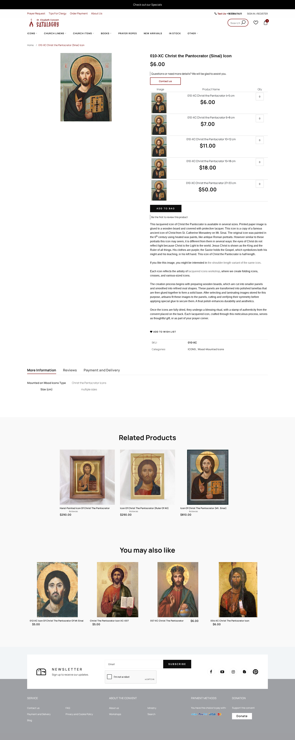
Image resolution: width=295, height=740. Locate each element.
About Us (96, 13)
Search (151, 714)
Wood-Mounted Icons (211, 349)
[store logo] (43, 22)
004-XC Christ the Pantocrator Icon (229, 620)
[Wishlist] (256, 23)
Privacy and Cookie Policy (79, 714)
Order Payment (79, 13)
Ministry (152, 708)
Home (30, 45)
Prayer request (36, 13)
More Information (41, 370)
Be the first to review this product (169, 217)
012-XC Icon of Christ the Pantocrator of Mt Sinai (56, 620)
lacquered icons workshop (204, 271)
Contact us (165, 81)
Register (262, 13)
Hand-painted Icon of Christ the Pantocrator (85, 508)
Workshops (115, 714)
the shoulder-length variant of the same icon (234, 262)
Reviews (70, 370)
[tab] (41, 370)
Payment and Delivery (102, 370)
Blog (29, 720)
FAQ (68, 708)
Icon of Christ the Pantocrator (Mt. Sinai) (203, 508)
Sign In (251, 13)
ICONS (193, 349)
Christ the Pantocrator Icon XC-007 (109, 620)
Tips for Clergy (57, 13)
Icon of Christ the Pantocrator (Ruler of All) (144, 508)
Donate (242, 716)
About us (114, 708)
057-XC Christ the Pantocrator (167, 620)
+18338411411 (234, 13)
